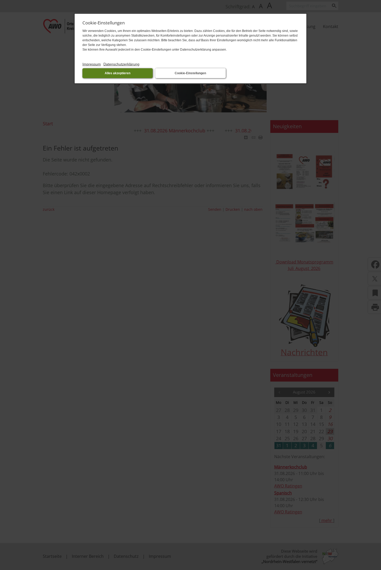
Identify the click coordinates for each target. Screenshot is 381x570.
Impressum (91, 64)
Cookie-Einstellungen (190, 73)
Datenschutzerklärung (121, 64)
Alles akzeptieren (117, 73)
